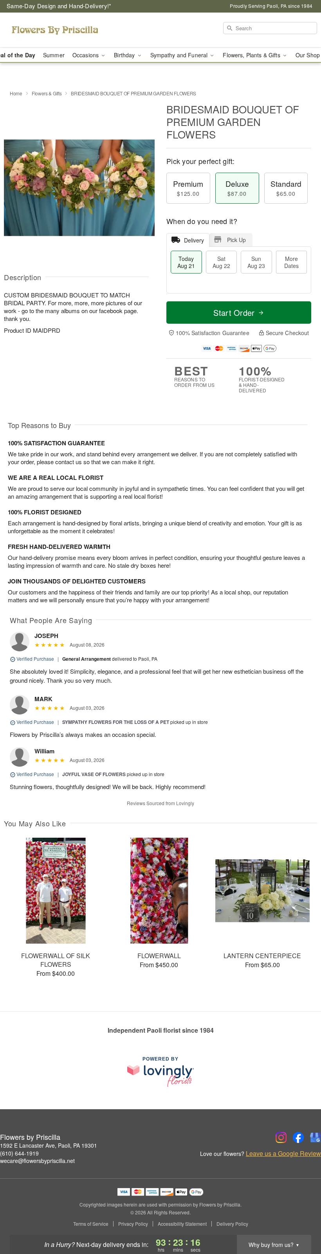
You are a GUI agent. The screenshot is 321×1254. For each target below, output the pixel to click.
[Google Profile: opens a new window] (315, 1137)
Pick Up (236, 240)
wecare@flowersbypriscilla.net (37, 1161)
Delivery (194, 240)
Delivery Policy (232, 1223)
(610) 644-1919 (19, 1153)
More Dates (291, 262)
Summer (54, 55)
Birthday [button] (125, 55)
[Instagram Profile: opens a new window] (281, 1137)
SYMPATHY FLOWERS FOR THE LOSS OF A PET (115, 721)
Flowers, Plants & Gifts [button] (252, 55)
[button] (300, 1220)
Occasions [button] (86, 55)
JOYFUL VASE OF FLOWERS (94, 774)
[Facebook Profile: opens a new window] (298, 1137)
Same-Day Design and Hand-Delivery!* (59, 6)
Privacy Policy (133, 1223)
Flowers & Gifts (47, 93)
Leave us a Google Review (283, 1153)
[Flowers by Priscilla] (55, 30)
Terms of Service (90, 1223)
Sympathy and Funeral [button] (179, 55)
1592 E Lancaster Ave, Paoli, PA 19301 (48, 1145)
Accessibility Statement (182, 1223)
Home (16, 93)
